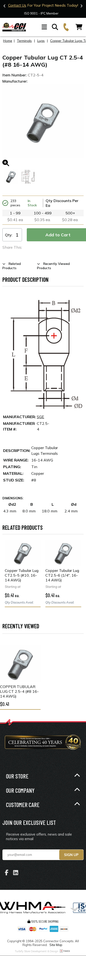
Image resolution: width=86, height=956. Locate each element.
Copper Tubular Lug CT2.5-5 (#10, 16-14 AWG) (21, 575)
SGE (40, 416)
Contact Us (17, 5)
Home (7, 41)
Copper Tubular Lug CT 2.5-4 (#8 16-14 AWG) (19, 691)
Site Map (55, 945)
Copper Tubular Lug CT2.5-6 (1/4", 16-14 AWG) (62, 575)
